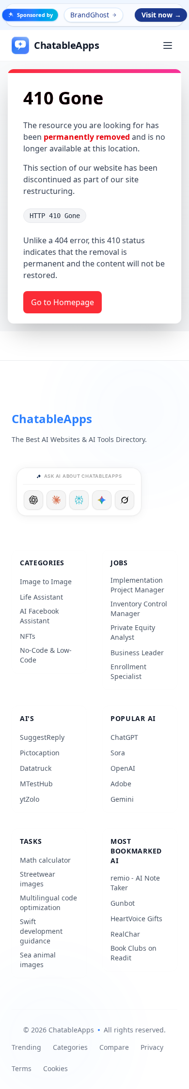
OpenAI (122, 768)
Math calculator (45, 860)
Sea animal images (38, 959)
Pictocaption (40, 752)
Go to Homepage (62, 302)
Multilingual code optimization (48, 902)
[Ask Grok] (124, 500)
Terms (22, 1068)
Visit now (161, 14)
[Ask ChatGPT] (33, 500)
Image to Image (46, 581)
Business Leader (137, 652)
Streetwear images (37, 878)
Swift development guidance (41, 931)
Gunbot (122, 903)
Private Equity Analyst (132, 632)
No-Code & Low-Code (46, 655)
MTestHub (36, 783)
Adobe (120, 783)
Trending (26, 1047)
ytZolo (29, 799)
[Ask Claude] (56, 500)
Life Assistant (41, 597)
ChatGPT (124, 737)
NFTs (27, 636)
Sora (117, 752)
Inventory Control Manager (138, 608)
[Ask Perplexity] (79, 500)
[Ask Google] (101, 500)
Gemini (122, 799)
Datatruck (35, 768)
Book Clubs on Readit (133, 952)
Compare (114, 1047)
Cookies (55, 1068)
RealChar (125, 934)
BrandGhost (89, 14)
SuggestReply (42, 737)
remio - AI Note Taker (135, 882)
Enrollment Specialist (128, 671)
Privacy (152, 1047)
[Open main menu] (167, 45)
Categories (70, 1047)
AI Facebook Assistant (39, 615)
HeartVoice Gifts (136, 918)
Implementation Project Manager (137, 584)
